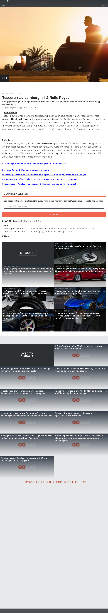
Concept (71, 228)
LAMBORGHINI (20, 221)
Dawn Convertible (11, 231)
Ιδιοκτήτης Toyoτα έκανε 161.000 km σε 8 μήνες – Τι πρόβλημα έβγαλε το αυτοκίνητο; (44, 175)
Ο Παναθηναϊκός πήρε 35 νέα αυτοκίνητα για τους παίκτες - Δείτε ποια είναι (39, 179)
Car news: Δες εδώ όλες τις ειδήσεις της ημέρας (26, 170)
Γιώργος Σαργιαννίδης (12, 108)
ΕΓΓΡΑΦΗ (54, 215)
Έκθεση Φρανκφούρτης (32, 231)
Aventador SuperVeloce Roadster (32, 228)
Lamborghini (9, 228)
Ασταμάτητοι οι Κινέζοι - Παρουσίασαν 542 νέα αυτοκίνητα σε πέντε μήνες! (39, 184)
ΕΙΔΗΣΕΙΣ (20, 94)
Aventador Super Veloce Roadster (73, 125)
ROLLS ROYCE (35, 221)
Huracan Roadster (64, 129)
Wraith (95, 146)
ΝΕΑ (5, 78)
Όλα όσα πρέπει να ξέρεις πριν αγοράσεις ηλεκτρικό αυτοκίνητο (34, 163)
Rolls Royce (82, 228)
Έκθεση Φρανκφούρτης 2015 (59, 231)
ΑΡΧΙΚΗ (5, 94)
